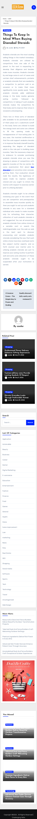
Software (6, 574)
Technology (6, 589)
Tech (4, 584)
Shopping (7, 30)
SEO (4, 558)
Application (6, 439)
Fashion (5, 491)
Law (4, 532)
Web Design (6, 605)
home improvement (9, 527)
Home (4, 522)
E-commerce (7, 475)
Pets (4, 548)
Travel (4, 595)
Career (4, 460)
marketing (6, 538)
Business (5, 455)
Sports (4, 579)
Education (6, 481)
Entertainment (8, 486)
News (4, 543)
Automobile (6, 444)
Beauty (5, 449)
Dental (4, 465)
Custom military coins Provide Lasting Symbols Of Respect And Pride (17, 375)
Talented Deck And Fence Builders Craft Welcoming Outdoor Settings (16, 754)
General (5, 512)
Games (5, 506)
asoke (11, 48)
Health (4, 517)
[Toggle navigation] (2, 7)
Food (4, 501)
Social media (7, 569)
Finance (5, 496)
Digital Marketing (8, 470)
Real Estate (6, 553)
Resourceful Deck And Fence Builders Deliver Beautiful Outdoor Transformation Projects (18, 622)
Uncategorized (8, 600)
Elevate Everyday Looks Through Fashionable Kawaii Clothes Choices (17, 398)
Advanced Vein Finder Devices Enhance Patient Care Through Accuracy (18, 797)
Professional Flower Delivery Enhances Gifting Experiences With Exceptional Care (17, 353)
